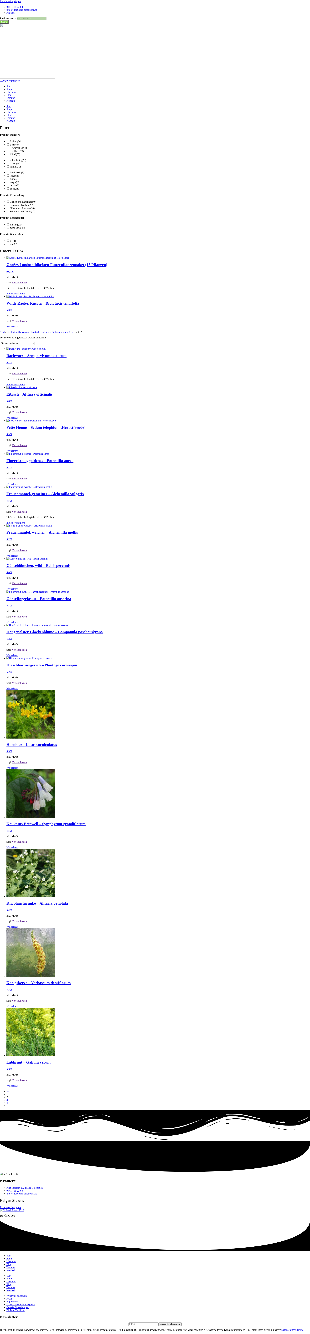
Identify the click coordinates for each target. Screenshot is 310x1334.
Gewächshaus (18, 147)
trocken (15, 188)
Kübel (15, 154)
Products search (8, 18)
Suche (4, 22)
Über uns (11, 92)
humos (14, 179)
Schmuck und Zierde (22, 211)
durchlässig (17, 172)
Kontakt (10, 100)
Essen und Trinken (21, 205)
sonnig (15, 166)
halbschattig (18, 160)
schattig (15, 163)
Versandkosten (19, 282)
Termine (10, 97)
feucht (14, 175)
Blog (8, 95)
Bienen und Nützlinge (23, 201)
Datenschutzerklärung (292, 1329)
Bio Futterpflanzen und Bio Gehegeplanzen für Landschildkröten (40, 332)
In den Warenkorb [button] (15, 293)
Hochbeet (17, 151)
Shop (9, 89)
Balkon (15, 141)
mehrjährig (17, 227)
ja (13, 240)
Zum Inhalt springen (10, 1)
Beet (14, 144)
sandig (14, 185)
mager (14, 182)
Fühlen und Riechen (22, 208)
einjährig (15, 224)
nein (13, 244)
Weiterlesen (12, 326)
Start (8, 86)
